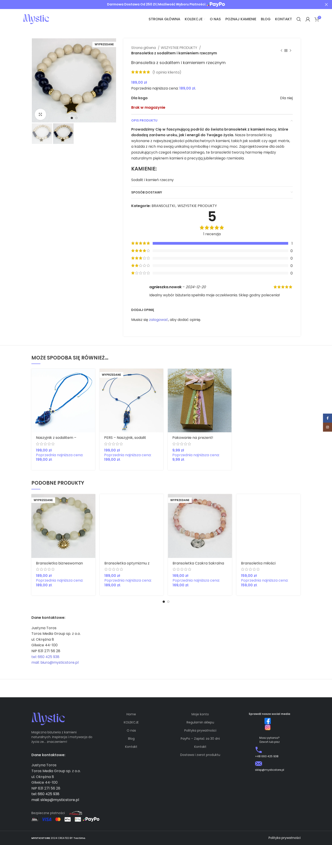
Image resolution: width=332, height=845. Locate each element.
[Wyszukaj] (298, 19)
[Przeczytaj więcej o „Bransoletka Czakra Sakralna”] (228, 501)
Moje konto (200, 714)
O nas (131, 730)
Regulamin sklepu (200, 722)
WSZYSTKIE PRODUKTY (179, 47)
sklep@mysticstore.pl (269, 770)
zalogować (158, 319)
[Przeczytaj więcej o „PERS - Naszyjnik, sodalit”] (160, 376)
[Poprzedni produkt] (281, 50)
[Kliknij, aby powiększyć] (40, 114)
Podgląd (91, 386)
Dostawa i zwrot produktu (200, 755)
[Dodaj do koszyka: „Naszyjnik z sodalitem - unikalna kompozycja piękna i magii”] (91, 376)
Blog (131, 738)
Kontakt (131, 746)
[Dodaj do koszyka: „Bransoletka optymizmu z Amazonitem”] (160, 501)
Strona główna (144, 47)
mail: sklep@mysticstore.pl (55, 799)
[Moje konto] (307, 19)
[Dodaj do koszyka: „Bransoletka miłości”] (297, 501)
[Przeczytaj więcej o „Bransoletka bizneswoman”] (92, 501)
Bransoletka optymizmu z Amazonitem (127, 565)
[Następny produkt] (290, 50)
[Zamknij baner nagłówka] (326, 4)
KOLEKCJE (131, 722)
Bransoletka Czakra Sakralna (198, 563)
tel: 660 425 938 (45, 656)
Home (131, 714)
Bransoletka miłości (258, 563)
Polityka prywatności (200, 730)
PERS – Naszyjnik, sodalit (125, 437)
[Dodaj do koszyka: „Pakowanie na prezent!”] (228, 376)
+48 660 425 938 (266, 756)
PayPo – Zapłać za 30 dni (200, 738)
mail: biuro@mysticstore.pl (55, 662)
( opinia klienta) (166, 72)
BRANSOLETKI (163, 205)
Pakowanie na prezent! (192, 437)
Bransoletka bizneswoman (59, 563)
